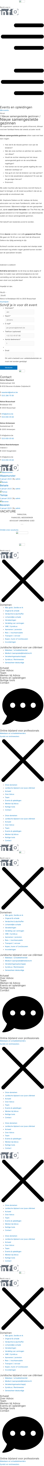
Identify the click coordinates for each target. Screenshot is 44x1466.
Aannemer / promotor (13, 629)
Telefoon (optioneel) (13, 332)
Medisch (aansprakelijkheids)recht (18, 653)
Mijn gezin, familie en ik (14, 608)
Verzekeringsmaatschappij (15, 656)
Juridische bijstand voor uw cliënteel (21, 647)
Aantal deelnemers (13, 339)
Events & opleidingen (13, 800)
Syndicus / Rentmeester (14, 659)
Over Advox (7, 670)
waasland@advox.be (9, 392)
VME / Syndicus (11, 626)
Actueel (4, 667)
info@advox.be (7, 414)
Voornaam (9, 308)
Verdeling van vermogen (14, 623)
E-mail (8, 324)
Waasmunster (8, 475)
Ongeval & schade (12, 611)
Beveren (5, 505)
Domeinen (6, 604)
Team (3, 672)
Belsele (4, 485)
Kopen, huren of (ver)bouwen (16, 639)
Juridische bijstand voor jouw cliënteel (20, 788)
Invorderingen (10, 642)
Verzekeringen (10, 620)
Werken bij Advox (10, 675)
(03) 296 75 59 (8, 395)
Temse (4, 495)
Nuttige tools (7, 680)
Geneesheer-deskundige (14, 663)
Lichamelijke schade (13, 617)
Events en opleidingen (13, 677)
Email (7, 350)
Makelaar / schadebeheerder (16, 650)
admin (18, 479)
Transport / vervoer (12, 636)
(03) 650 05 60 (8, 417)
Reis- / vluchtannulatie (14, 633)
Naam (8, 316)
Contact (4, 682)
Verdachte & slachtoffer (14, 614)
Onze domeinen (11, 785)
